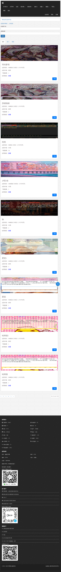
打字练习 (5, 6)
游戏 (35, 6)
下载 (52, 6)
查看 (9, 75)
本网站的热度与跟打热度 (8, 528)
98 (8, 441)
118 (37, 441)
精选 (13, 41)
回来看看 (5, 531)
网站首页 (4, 19)
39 (35, 425)
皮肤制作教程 (4, 23)
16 (10, 444)
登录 (52, 14)
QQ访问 (47, 14)
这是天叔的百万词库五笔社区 (9, 500)
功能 (41, 6)
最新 (3, 41)
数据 (47, 6)
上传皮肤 (11, 23)
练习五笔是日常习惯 (7, 538)
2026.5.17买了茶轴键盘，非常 (9, 541)
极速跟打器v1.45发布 (7, 503)
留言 (9, 10)
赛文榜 (29, 6)
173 (9, 438)
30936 (37, 438)
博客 (4, 10)
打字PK (12, 6)
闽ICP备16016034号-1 (54, 566)
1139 (38, 435)
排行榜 (22, 6)
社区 (17, 6)
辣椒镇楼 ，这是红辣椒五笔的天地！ (11, 491)
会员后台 (47, 566)
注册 (57, 14)
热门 (8, 41)
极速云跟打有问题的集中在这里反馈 (11, 494)
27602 (10, 447)
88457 (9, 422)
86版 (4, 534)
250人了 (5, 497)
